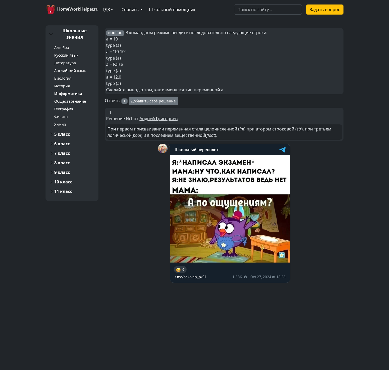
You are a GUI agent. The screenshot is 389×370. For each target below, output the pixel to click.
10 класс (63, 182)
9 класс (62, 172)
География (63, 108)
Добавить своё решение (153, 100)
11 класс (63, 191)
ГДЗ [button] (106, 9)
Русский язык (66, 55)
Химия (60, 124)
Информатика (68, 93)
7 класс (62, 153)
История (62, 85)
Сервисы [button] (130, 9)
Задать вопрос (325, 9)
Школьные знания (74, 34)
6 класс (62, 144)
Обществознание (70, 101)
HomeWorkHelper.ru (77, 9)
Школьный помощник (172, 9)
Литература (65, 62)
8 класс (62, 163)
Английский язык (70, 70)
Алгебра (61, 47)
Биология (62, 78)
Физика (61, 116)
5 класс (62, 134)
